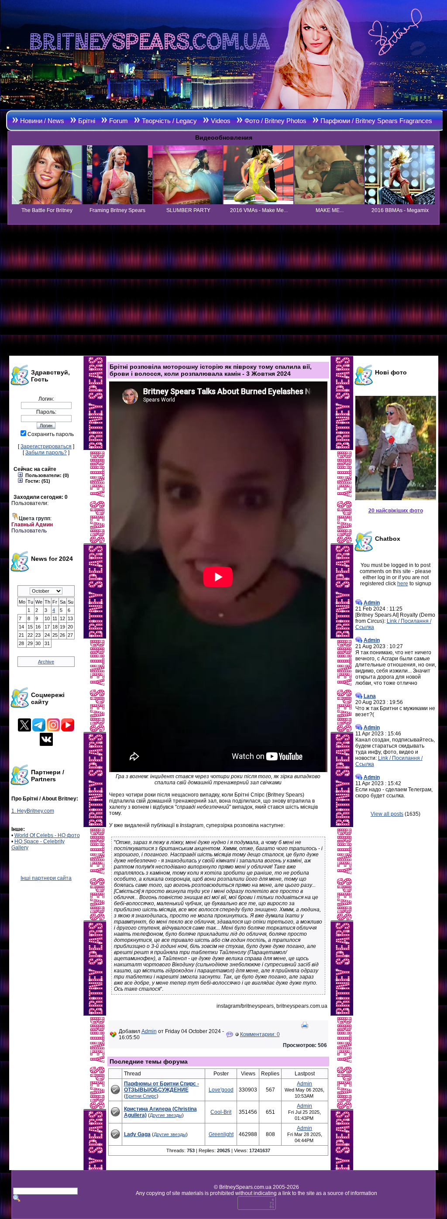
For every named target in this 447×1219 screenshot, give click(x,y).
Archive (46, 661)
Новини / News (42, 120)
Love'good (221, 1090)
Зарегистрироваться (46, 446)
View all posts (387, 814)
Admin (149, 1031)
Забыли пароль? (46, 453)
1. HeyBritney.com (32, 811)
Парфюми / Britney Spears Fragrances (376, 120)
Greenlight (221, 1134)
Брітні (86, 120)
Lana (370, 696)
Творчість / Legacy (169, 120)
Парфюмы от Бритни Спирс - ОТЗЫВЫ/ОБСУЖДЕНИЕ (161, 1087)
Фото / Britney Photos (275, 120)
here (402, 583)
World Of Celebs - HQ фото (47, 835)
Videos (220, 120)
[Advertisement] (223, 290)
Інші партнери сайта (46, 878)
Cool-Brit (220, 1112)
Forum (118, 120)
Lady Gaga (137, 1134)
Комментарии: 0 (260, 1034)
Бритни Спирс (141, 1096)
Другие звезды (166, 1115)
